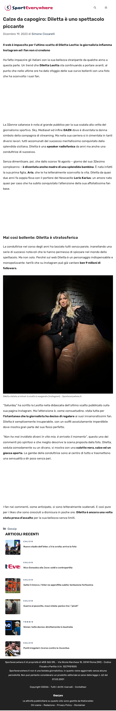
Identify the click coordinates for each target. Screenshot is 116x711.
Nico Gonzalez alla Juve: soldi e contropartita (47, 567)
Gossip (12, 529)
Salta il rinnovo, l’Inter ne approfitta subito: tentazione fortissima (58, 585)
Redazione (49, 705)
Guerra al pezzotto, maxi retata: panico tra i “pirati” (51, 606)
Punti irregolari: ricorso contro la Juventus (46, 648)
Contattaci (80, 687)
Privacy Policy (64, 705)
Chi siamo (36, 705)
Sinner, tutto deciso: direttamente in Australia (48, 627)
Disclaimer (79, 705)
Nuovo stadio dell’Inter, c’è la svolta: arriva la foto (50, 546)
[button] (94, 7)
